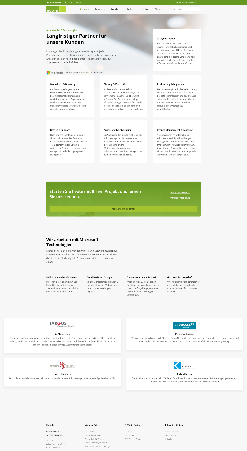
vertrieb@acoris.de (180, 197)
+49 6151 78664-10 (180, 192)
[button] (103, 443)
